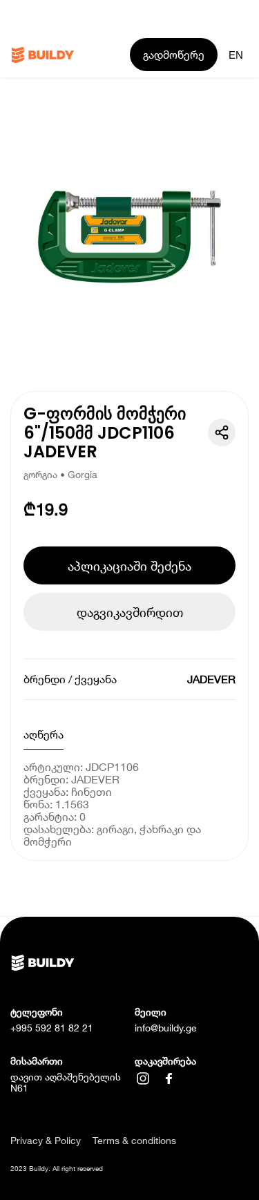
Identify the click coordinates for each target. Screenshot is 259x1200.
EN (236, 55)
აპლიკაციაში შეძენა (129, 565)
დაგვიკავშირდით (130, 612)
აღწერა (43, 734)
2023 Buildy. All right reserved (56, 1168)
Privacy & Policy (45, 1140)
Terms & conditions (134, 1140)
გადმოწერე (173, 54)
